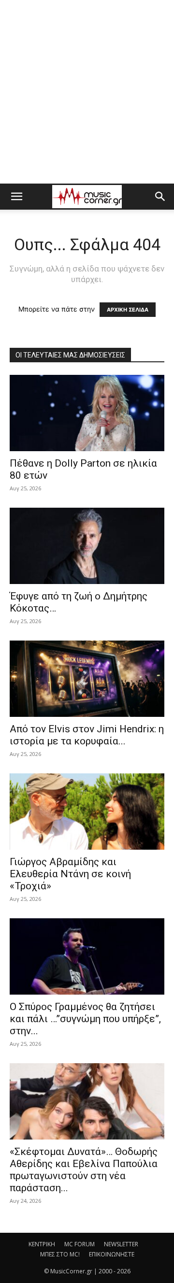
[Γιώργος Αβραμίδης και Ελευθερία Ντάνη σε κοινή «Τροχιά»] (87, 811)
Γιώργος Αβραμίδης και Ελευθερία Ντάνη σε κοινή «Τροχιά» (70, 874)
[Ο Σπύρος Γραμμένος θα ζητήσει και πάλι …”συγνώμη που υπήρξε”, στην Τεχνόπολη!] (87, 956)
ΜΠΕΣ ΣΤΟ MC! (60, 1254)
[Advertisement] (87, 92)
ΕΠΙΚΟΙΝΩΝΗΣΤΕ (111, 1254)
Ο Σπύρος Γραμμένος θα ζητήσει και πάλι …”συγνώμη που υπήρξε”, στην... (85, 1019)
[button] (16, 197)
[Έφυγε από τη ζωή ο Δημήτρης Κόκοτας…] (87, 546)
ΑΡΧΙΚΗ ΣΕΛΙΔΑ (127, 309)
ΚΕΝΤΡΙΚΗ (42, 1244)
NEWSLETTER (121, 1244)
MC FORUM (79, 1244)
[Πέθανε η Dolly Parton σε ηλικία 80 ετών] (87, 413)
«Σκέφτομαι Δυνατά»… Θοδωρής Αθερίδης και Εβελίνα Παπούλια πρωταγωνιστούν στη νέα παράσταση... (84, 1170)
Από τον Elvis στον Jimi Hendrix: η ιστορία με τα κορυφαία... (87, 735)
